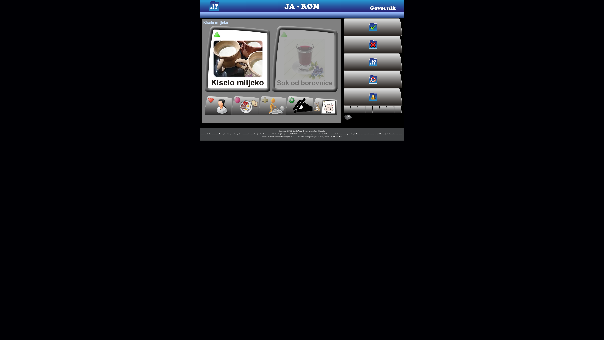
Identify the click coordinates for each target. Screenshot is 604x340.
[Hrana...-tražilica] (354, 109)
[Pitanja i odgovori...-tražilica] (398, 109)
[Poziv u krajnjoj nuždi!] (373, 79)
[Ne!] (373, 44)
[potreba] (299, 105)
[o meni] (218, 105)
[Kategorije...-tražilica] (383, 109)
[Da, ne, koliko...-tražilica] (390, 109)
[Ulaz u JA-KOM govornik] (373, 62)
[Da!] (373, 27)
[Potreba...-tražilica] (376, 109)
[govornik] (238, 59)
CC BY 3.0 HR (335, 136)
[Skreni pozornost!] (373, 97)
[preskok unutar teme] (325, 106)
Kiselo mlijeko (215, 22)
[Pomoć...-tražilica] (369, 109)
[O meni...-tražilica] (347, 109)
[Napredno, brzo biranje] (373, 117)
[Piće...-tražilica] (361, 109)
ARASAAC (381, 134)
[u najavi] (305, 59)
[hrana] (245, 105)
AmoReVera (297, 131)
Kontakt (322, 131)
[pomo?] (272, 105)
